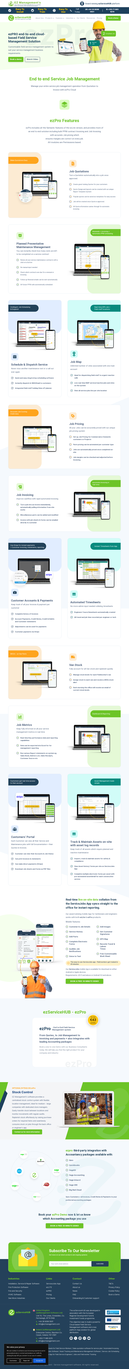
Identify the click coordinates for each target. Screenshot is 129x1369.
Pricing (99, 18)
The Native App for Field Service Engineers (56, 1354)
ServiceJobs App (53, 1284)
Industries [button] (70, 18)
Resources (91, 18)
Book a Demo (113, 18)
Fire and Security (15, 1291)
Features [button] (59, 18)
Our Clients (81, 18)
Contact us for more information (27, 1132)
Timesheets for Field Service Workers (57, 1348)
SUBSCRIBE (100, 1264)
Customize (13, 1360)
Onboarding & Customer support (86, 1298)
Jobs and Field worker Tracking (84, 1354)
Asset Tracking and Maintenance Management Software (80, 1351)
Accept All (39, 1360)
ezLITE (49, 1287)
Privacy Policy (114, 1287)
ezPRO (49, 1291)
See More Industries (16, 1298)
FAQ (74, 1294)
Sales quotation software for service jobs (87, 1348)
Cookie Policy (114, 1291)
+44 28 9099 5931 (45, 1321)
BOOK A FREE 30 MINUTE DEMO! (84, 981)
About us (76, 1287)
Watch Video (32, 59)
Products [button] (49, 18)
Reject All (26, 1360)
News (75, 1291)
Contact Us (77, 1284)
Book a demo (16, 59)
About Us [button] (39, 18)
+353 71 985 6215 (45, 1338)
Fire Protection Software (18, 1287)
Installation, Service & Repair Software (23, 1284)
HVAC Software (14, 1294)
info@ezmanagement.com (49, 1324)
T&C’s (111, 1284)
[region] (26, 1354)
